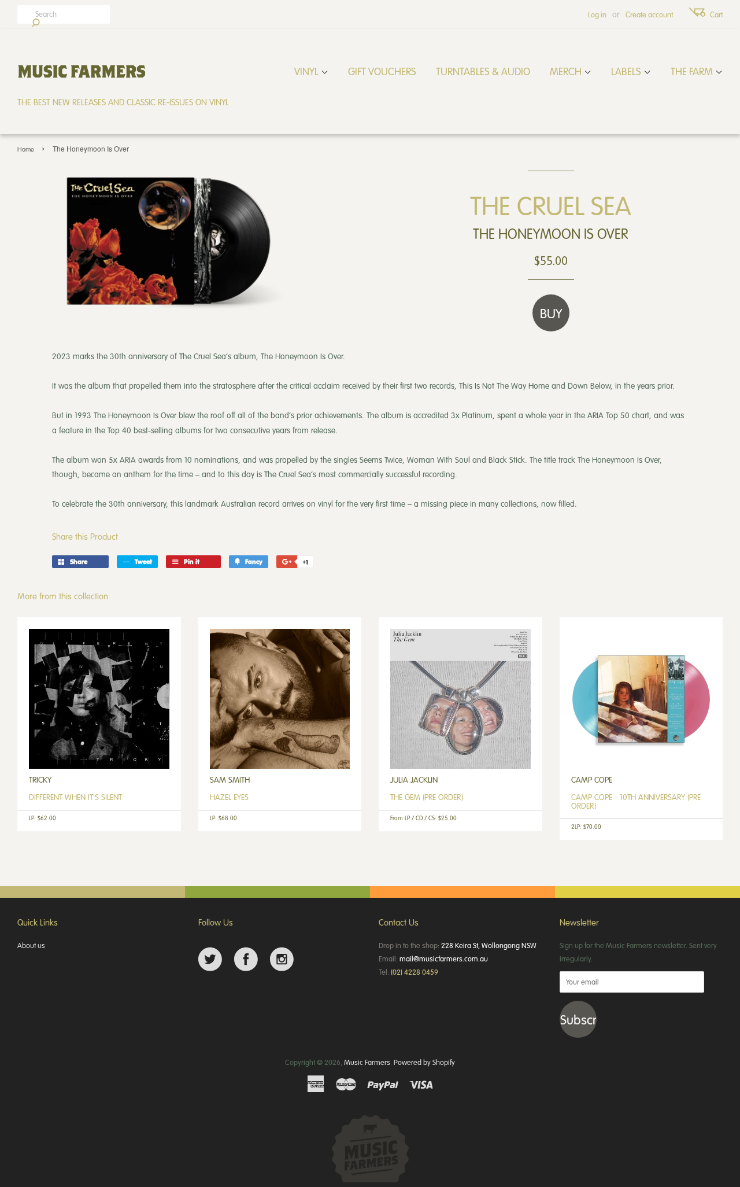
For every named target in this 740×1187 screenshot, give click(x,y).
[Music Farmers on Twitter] (210, 959)
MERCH (567, 71)
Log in (597, 14)
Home (25, 149)
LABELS (627, 71)
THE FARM (693, 71)
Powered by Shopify (424, 1062)
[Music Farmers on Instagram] (282, 959)
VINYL (307, 71)
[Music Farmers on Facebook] (246, 959)
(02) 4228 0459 (414, 972)
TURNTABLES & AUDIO (483, 71)
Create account (649, 14)
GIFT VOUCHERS (382, 71)
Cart (716, 14)
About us (31, 945)
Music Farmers (367, 1062)
